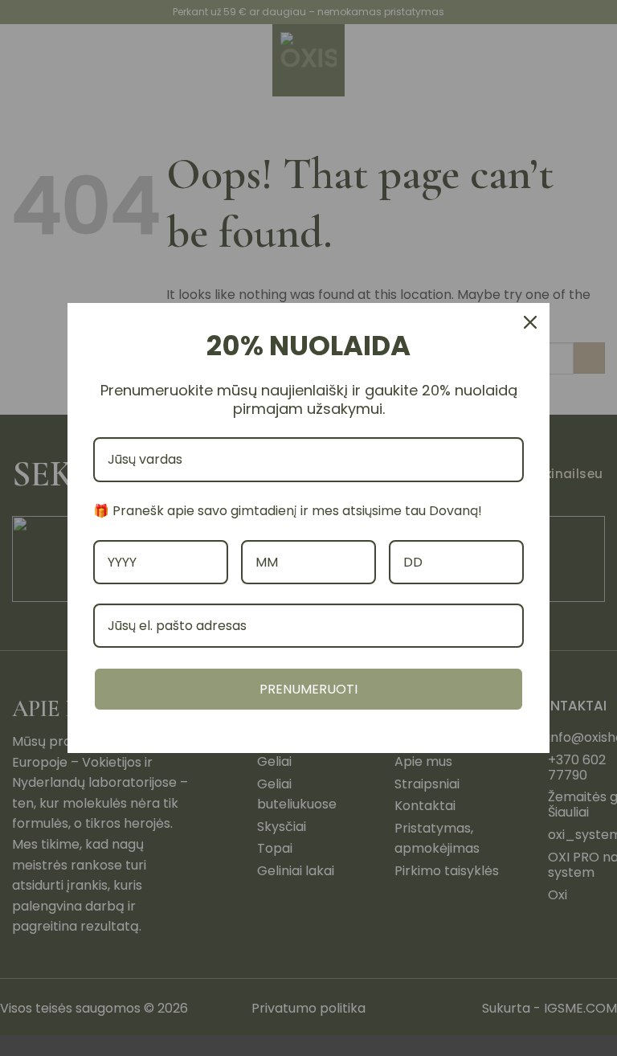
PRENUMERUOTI (308, 689)
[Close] (530, 322)
